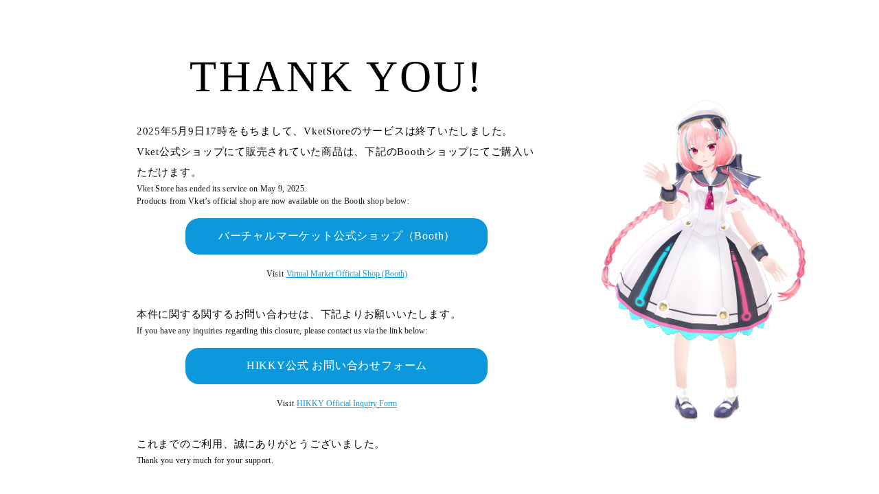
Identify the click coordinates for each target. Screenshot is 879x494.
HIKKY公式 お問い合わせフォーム (337, 365)
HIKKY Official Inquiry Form (347, 403)
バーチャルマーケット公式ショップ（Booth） (336, 236)
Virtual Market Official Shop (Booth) (346, 274)
